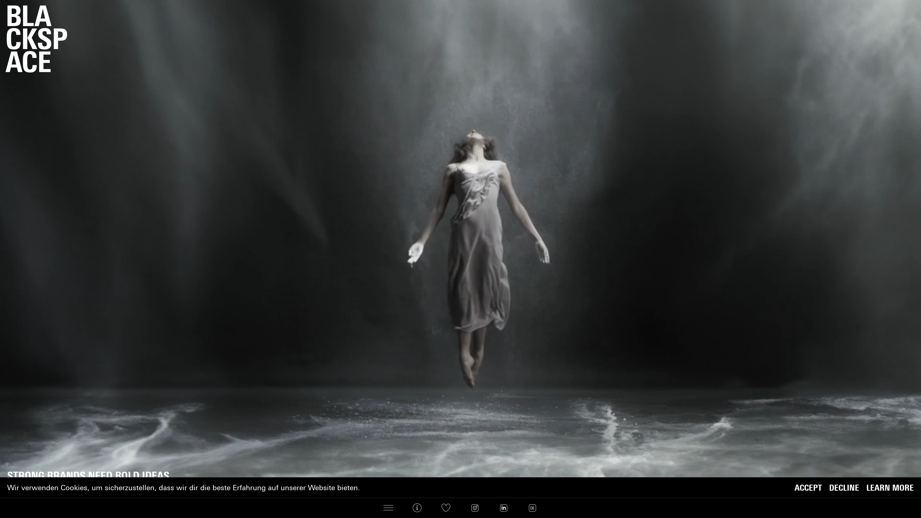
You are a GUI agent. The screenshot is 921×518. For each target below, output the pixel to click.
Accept (808, 487)
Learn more (890, 487)
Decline (844, 487)
